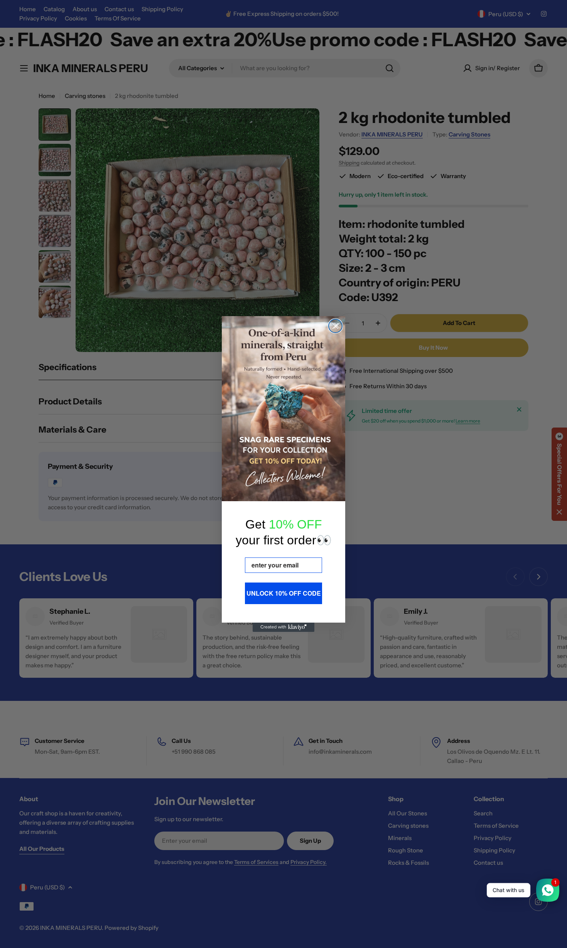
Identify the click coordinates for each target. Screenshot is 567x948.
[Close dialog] (335, 326)
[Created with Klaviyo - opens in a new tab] (283, 627)
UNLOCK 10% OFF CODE (283, 593)
